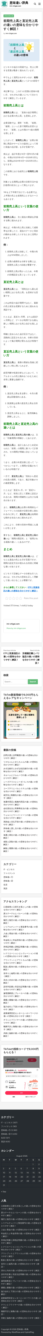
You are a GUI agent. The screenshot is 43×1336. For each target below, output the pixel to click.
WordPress (16, 1332)
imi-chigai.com (11, 33)
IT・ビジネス (9, 869)
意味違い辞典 (19, 3)
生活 (5, 885)
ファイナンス (8, 16)
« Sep (3, 1191)
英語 (5, 888)
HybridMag (29, 1332)
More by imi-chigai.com (16, 628)
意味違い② (8, 881)
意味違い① (8, 877)
